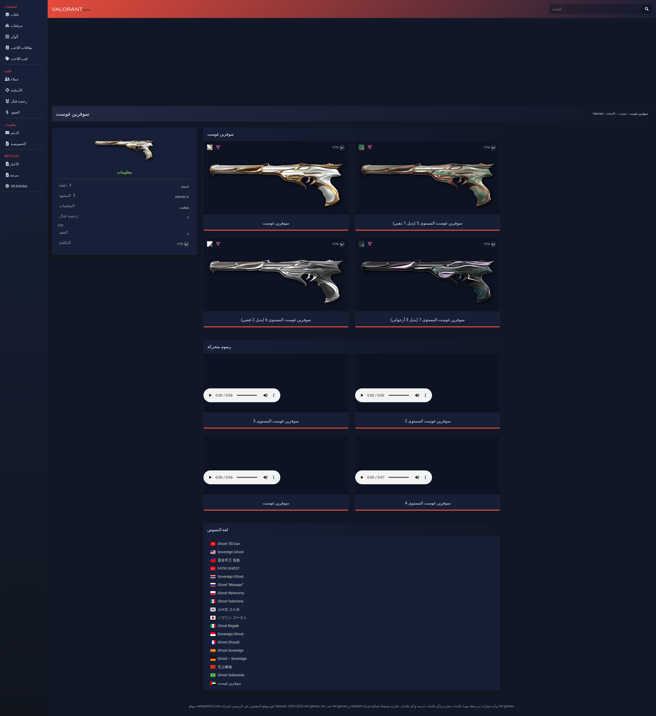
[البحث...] (647, 9)
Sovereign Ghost (231, 552)
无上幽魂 (225, 666)
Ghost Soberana (230, 601)
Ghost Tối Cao (229, 543)
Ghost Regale (228, 625)
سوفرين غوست (229, 683)
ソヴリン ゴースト (232, 617)
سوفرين (184, 207)
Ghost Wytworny (231, 593)
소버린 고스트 (229, 609)
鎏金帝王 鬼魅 (229, 560)
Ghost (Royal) (229, 642)
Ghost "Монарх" (230, 584)
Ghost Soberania (231, 675)
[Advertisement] (201, 58)
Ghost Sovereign (231, 650)
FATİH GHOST (229, 568)
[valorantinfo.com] (71, 9)
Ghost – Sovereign (232, 658)
